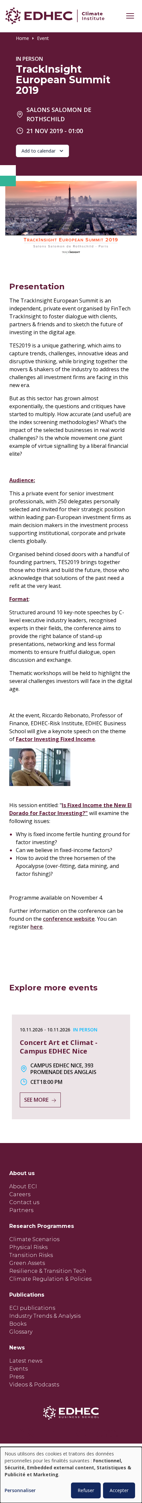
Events (18, 1369)
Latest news (25, 1361)
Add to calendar (38, 151)
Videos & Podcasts (34, 1384)
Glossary (20, 1332)
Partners (21, 1210)
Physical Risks (28, 1247)
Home (22, 38)
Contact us (24, 1202)
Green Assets (27, 1263)
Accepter (119, 1490)
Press (16, 1377)
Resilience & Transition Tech (47, 1271)
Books (17, 1324)
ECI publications (32, 1308)
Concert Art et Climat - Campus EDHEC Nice (58, 1047)
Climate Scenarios (34, 1239)
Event (43, 38)
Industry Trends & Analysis (45, 1316)
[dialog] (71, 1475)
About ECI (23, 1186)
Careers (19, 1194)
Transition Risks (31, 1255)
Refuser (86, 1490)
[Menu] (130, 15)
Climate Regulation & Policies (50, 1279)
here (36, 926)
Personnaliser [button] (20, 1490)
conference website (69, 918)
